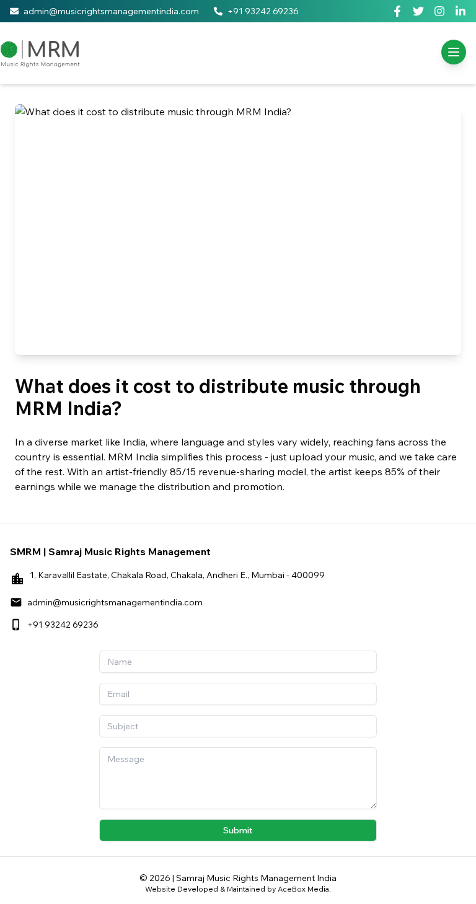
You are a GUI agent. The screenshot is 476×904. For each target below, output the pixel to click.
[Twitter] (418, 11)
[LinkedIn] (460, 11)
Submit (238, 830)
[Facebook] (397, 11)
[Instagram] (439, 11)
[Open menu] (453, 52)
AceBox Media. (304, 888)
